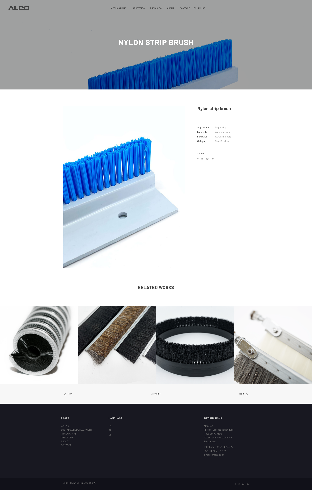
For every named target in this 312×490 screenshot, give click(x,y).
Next (241, 393)
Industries (138, 8)
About (170, 8)
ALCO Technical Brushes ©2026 (79, 483)
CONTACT (66, 445)
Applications (118, 8)
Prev (70, 393)
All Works (156, 393)
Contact (185, 8)
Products (156, 8)
